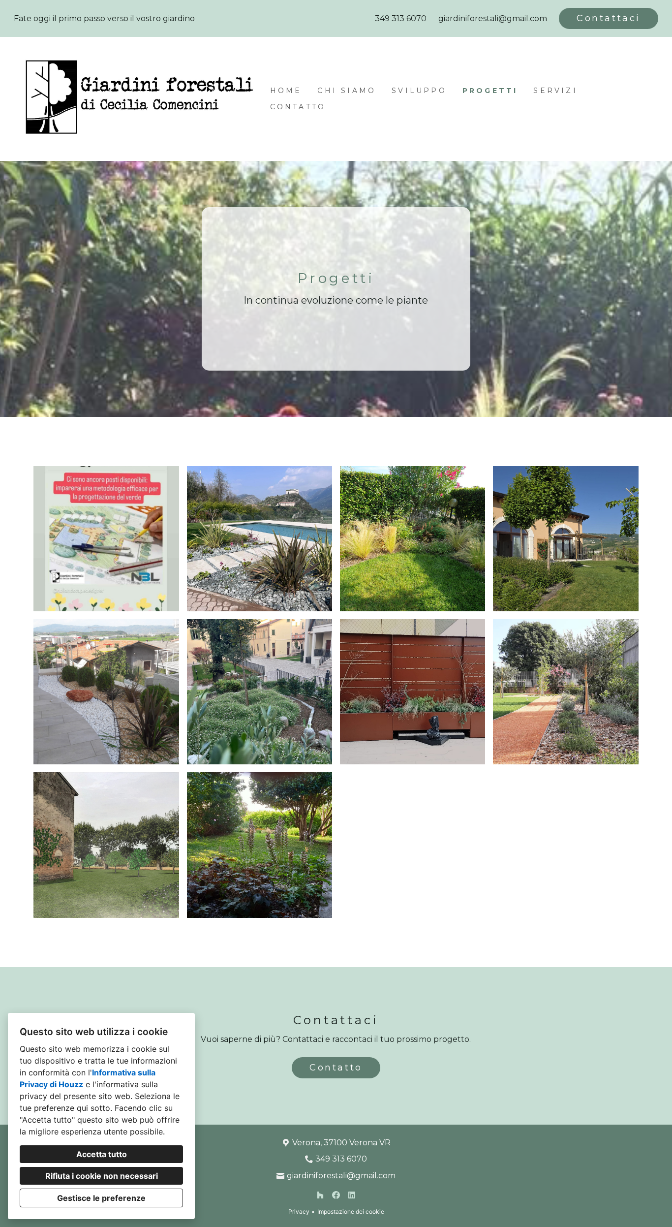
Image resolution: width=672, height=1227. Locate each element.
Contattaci (609, 18)
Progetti (490, 90)
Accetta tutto (101, 1154)
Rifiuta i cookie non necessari (101, 1176)
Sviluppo (419, 90)
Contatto (298, 106)
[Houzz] (320, 1195)
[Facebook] (336, 1195)
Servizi (555, 90)
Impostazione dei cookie (350, 1211)
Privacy (298, 1211)
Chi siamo (346, 90)
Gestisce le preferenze (101, 1198)
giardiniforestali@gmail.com (492, 18)
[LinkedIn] (351, 1195)
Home (286, 90)
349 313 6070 (401, 18)
